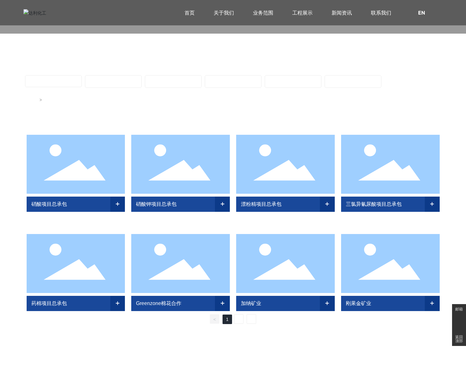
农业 (233, 81)
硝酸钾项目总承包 (156, 204)
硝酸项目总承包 (49, 204)
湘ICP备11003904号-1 (209, 366)
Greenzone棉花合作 (158, 303)
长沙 (271, 366)
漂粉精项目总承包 (261, 204)
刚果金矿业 (358, 303)
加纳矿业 (251, 303)
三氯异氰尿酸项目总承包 (374, 204)
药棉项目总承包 (49, 303)
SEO (279, 366)
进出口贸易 (353, 81)
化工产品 (293, 81)
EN (421, 13)
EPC (53, 81)
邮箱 (459, 309)
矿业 (173, 81)
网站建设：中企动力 (250, 366)
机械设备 (113, 81)
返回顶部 (459, 339)
